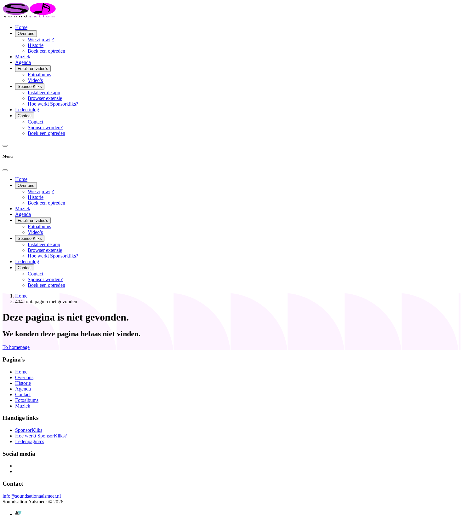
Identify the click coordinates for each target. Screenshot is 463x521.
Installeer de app (44, 92)
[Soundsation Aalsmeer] (29, 16)
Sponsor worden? (45, 127)
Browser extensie (45, 98)
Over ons (26, 33)
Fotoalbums (39, 74)
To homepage (16, 347)
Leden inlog (27, 109)
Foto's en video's (33, 68)
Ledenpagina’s (29, 441)
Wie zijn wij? (41, 39)
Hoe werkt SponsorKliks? (41, 435)
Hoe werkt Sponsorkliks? (53, 104)
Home (21, 27)
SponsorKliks (30, 86)
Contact (25, 115)
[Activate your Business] (18, 514)
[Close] (5, 170)
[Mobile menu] (5, 146)
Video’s (35, 80)
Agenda (23, 62)
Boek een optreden (46, 51)
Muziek (22, 56)
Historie (35, 45)
